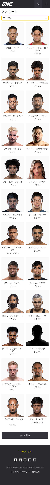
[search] (38, 4)
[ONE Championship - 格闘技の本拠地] (7, 4)
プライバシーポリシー (20, 472)
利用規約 (36, 472)
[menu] (46, 4)
